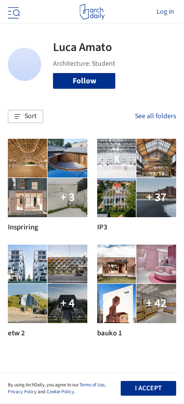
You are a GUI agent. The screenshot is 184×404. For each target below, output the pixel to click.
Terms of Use (92, 384)
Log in (165, 11)
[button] (25, 117)
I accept (148, 388)
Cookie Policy (60, 391)
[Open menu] (13, 12)
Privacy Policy (22, 391)
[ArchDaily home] (92, 12)
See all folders (155, 116)
